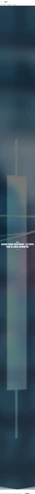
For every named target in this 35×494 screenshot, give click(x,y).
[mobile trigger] (1, 2)
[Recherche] (31, 2)
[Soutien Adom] (6, 2)
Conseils (17, 242)
